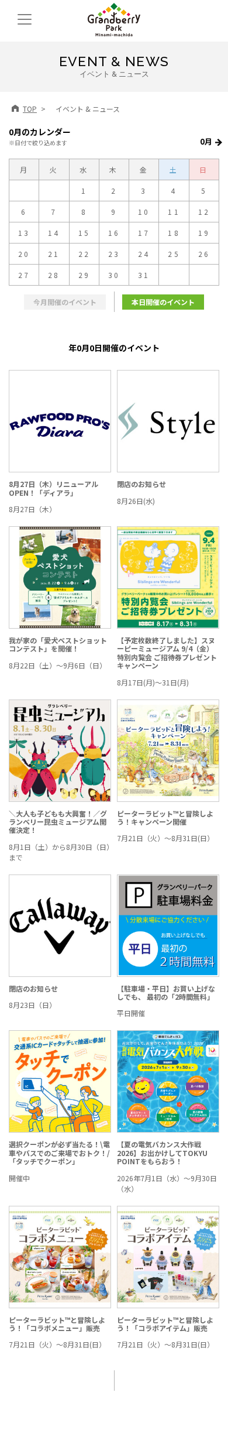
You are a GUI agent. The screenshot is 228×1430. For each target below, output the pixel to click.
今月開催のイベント (64, 302)
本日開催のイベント (163, 302)
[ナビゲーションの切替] (24, 19)
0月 (206, 141)
